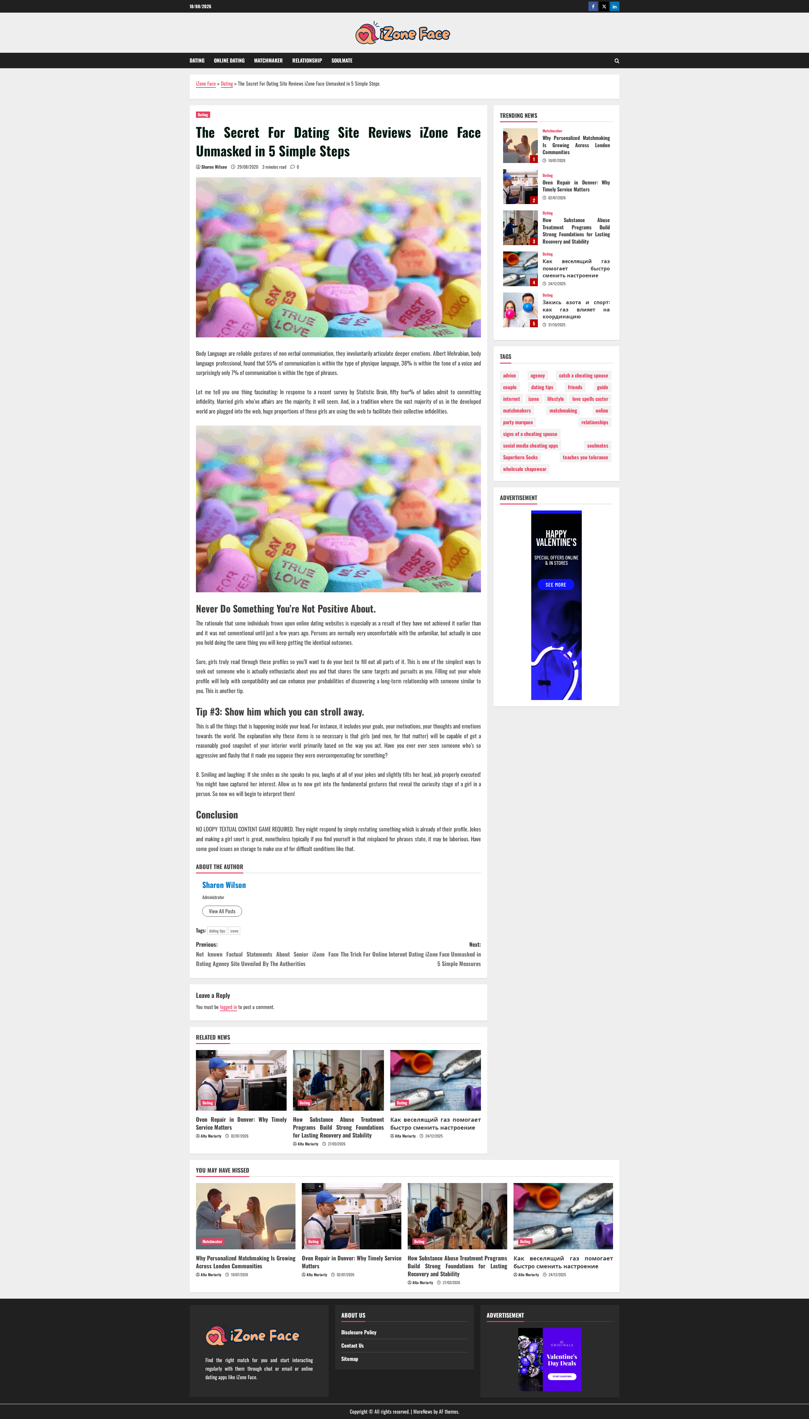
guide (602, 387)
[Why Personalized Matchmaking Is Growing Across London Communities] (245, 1216)
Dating (197, 60)
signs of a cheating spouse (530, 434)
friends (575, 387)
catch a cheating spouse (583, 375)
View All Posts (222, 911)
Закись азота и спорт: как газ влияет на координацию (520, 310)
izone (234, 930)
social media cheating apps (530, 445)
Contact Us (352, 1345)
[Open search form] (617, 61)
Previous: (267, 954)
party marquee (518, 422)
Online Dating (229, 60)
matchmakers (517, 410)
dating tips (217, 930)
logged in (228, 1007)
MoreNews (422, 1411)
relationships (594, 422)
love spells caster (590, 398)
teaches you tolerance (585, 457)
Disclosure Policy (358, 1332)
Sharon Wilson (214, 166)
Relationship (307, 60)
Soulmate (342, 60)
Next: (411, 954)
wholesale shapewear (524, 469)
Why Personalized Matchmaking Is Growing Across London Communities (520, 145)
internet (511, 398)
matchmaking (563, 410)
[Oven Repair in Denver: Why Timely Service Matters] (241, 1080)
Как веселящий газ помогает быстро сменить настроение (435, 1123)
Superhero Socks (520, 457)
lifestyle (555, 398)
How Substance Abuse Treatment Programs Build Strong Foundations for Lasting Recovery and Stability (338, 1127)
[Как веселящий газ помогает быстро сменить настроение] (435, 1080)
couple (510, 387)
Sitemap (349, 1358)
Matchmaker (268, 60)
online (602, 410)
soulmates (597, 445)
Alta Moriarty (211, 1135)
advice (509, 375)
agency (538, 375)
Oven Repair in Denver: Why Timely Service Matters (241, 1123)
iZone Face (206, 83)
